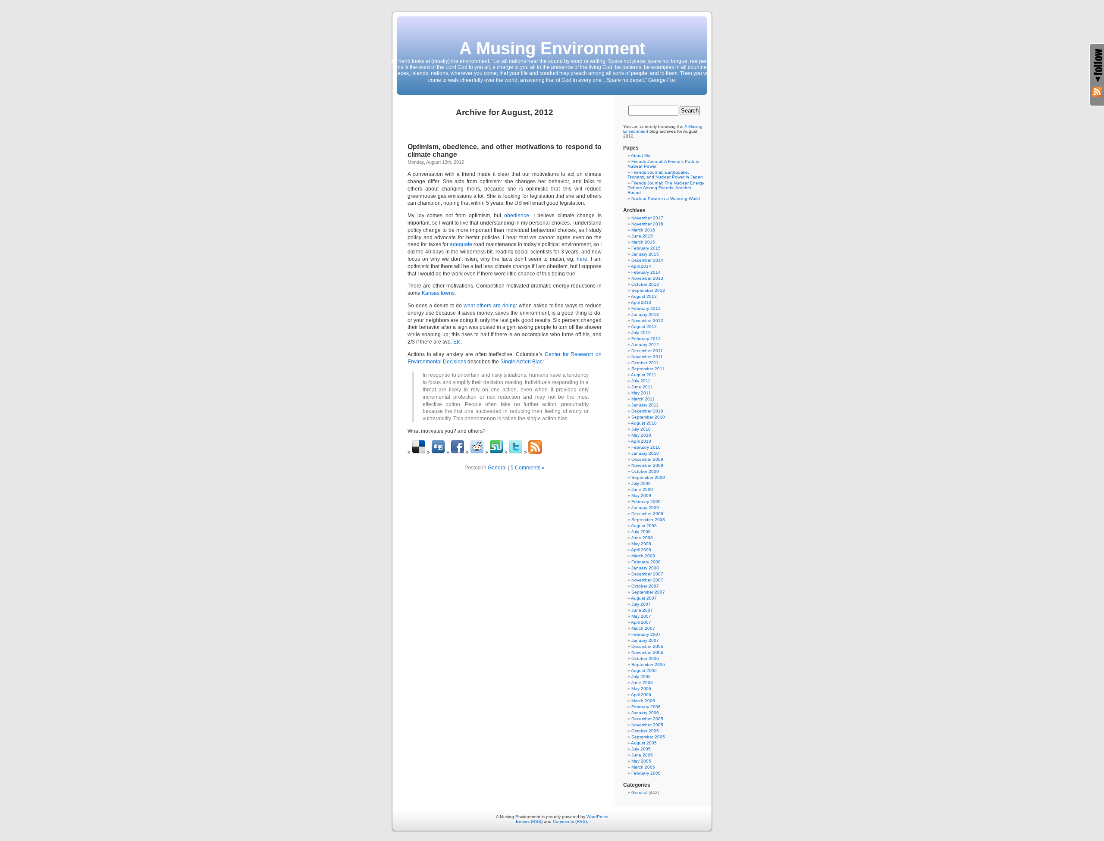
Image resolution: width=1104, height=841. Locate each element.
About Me (640, 155)
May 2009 (641, 495)
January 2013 (645, 314)
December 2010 (647, 411)
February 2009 (646, 501)
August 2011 (643, 374)
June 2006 (642, 682)
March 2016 (643, 230)
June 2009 (642, 489)
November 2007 (647, 580)
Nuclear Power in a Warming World (665, 198)
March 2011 (643, 399)
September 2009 (648, 477)
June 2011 (641, 387)
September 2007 (648, 592)
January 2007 (645, 640)
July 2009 (641, 483)
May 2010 (641, 435)
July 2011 (640, 380)
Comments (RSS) (570, 821)
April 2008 (641, 549)
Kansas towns (438, 293)
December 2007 (647, 574)
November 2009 (647, 465)
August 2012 (644, 326)
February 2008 (646, 562)
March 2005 (643, 767)
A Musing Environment (552, 48)
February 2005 (646, 773)
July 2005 (641, 749)
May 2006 (641, 688)
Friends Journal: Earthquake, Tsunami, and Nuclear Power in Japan (665, 174)
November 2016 (647, 224)
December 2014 (647, 260)
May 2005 (641, 761)
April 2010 (641, 441)
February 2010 (646, 447)
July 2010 (641, 429)
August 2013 (644, 296)
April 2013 (641, 302)
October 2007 (645, 586)
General (497, 468)
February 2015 (646, 248)
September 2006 (648, 664)
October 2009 (645, 471)
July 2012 (641, 332)
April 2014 (641, 266)
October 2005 (645, 730)
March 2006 (643, 700)
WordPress (597, 816)
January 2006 (645, 712)
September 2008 (648, 519)
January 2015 (645, 254)
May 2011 (641, 393)
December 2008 (647, 513)
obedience (516, 216)
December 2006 (647, 646)
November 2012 (647, 320)
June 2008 (642, 537)
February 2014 (646, 272)
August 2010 (644, 423)
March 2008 (643, 555)
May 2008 (641, 543)
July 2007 (641, 604)
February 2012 (646, 338)
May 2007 (641, 616)
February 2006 (646, 706)
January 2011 (645, 405)
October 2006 (645, 658)
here (582, 259)
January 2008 (645, 568)
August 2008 (644, 525)
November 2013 (647, 278)
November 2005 (647, 724)
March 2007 (643, 628)
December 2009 (647, 459)
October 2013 (645, 284)
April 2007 (641, 622)
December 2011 (647, 350)
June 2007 (642, 610)
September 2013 (648, 290)
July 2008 (641, 531)
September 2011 (648, 368)
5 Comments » (528, 468)
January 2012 (645, 344)
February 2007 (646, 634)
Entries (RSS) (529, 821)
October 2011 (645, 362)
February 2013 (646, 308)
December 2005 (647, 718)
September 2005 (648, 737)
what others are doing (490, 306)
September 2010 (648, 417)
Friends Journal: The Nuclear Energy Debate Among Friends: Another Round (665, 188)
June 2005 (642, 755)
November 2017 (647, 218)
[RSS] (1097, 92)
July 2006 (641, 676)
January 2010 (645, 453)
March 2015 (643, 242)
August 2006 (644, 670)
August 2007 (644, 598)
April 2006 (641, 694)
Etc (457, 342)
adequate (461, 244)
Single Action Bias (521, 362)
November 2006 (647, 652)
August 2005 (644, 743)
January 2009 (645, 507)
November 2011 (647, 356)
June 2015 (642, 236)
